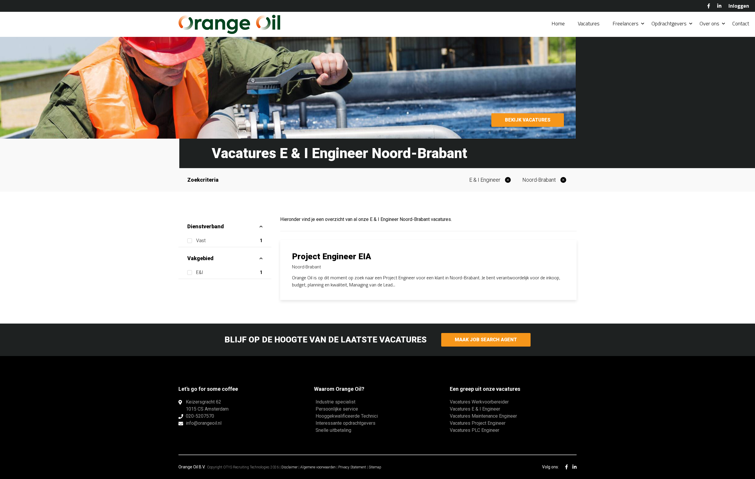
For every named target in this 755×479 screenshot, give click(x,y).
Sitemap (375, 467)
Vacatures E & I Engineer (475, 409)
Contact (740, 23)
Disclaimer (289, 467)
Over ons (709, 23)
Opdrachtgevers (669, 23)
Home (558, 23)
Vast (229, 240)
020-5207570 (200, 416)
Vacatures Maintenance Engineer (483, 416)
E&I (229, 272)
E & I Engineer (484, 180)
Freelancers (626, 23)
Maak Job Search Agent (486, 339)
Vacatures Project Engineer (477, 423)
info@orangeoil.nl (203, 423)
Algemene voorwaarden (318, 467)
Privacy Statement (352, 467)
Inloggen (738, 6)
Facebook (708, 6)
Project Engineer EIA (331, 256)
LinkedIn (719, 6)
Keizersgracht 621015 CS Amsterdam (207, 405)
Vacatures (589, 23)
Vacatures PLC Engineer (474, 430)
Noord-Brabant (539, 180)
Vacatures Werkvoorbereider (479, 402)
